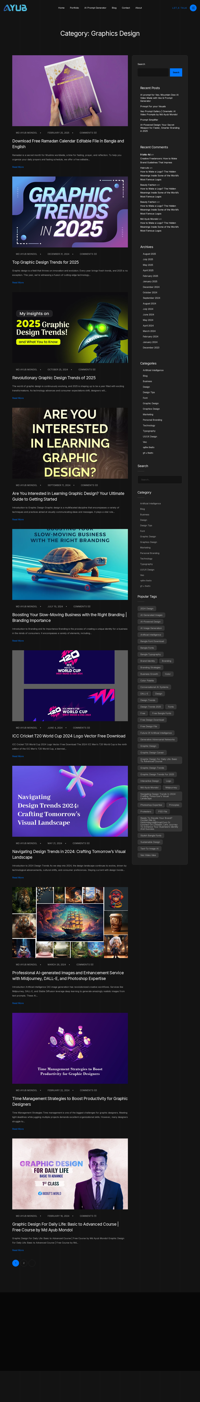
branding (166, 661)
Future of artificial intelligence (156, 733)
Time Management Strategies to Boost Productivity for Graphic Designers (70, 1101)
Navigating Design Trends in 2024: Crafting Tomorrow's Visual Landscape (158, 796)
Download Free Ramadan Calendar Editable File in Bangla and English (68, 143)
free (142, 713)
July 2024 (148, 309)
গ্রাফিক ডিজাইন (148, 447)
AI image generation (151, 628)
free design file (148, 726)
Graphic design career (152, 752)
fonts (171, 706)
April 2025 (148, 270)
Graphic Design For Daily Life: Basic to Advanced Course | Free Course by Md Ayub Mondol (65, 1227)
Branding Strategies (150, 667)
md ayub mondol (149, 787)
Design (146, 386)
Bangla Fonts (147, 647)
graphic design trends (152, 767)
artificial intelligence (150, 634)
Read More (18, 167)
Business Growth (149, 674)
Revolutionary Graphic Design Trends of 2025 (54, 377)
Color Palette (147, 680)
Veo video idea (148, 855)
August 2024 (149, 303)
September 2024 (151, 298)
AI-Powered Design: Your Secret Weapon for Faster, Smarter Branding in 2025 (159, 127)
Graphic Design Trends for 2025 (157, 774)
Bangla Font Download (152, 641)
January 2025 (150, 281)
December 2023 (151, 347)
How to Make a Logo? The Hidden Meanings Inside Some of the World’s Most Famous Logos (159, 175)
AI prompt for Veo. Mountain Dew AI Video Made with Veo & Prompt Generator (159, 97)
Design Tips (149, 392)
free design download (152, 719)
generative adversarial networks (157, 739)
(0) (88, 133)
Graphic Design (151, 403)
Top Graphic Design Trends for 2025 (45, 262)
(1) (88, 1216)
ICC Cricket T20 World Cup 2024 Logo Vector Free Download (68, 735)
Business (147, 381)
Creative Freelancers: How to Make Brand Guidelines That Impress (158, 160)
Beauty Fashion (148, 184)
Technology (149, 425)
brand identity (147, 661)
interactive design (149, 781)
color (168, 674)
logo (168, 781)
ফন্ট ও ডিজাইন (148, 453)
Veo (145, 442)
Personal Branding (152, 419)
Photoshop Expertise (151, 805)
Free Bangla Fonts (161, 713)
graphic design (148, 746)
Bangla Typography (150, 654)
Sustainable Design (150, 842)
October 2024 (150, 292)
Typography (149, 431)
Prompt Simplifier (149, 119)
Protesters (145, 811)
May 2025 (148, 265)
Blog (145, 375)
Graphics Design (151, 408)
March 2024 (149, 331)
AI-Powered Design (150, 621)
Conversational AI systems (154, 687)
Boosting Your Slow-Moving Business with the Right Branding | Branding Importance (69, 617)
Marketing (148, 414)
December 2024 (151, 287)
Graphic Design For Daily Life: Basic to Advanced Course (158, 760)
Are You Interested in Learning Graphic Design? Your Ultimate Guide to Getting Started (68, 496)
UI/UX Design (150, 436)
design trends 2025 (150, 706)
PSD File (162, 811)
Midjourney (171, 787)
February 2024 (150, 336)
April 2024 (148, 325)
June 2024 (148, 314)
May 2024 (148, 320)
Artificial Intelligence (153, 370)
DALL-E (144, 693)
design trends (147, 700)
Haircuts (144, 167)
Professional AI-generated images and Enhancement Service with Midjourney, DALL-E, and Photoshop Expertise (68, 975)
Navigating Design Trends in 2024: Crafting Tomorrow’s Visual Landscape (68, 854)
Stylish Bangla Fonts (150, 835)
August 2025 (149, 253)
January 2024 (150, 342)
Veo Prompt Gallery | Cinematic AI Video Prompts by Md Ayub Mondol (158, 113)
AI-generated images (151, 615)
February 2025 (150, 276)
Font (145, 398)
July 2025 (148, 259)
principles (174, 805)
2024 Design (146, 608)
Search (141, 64)
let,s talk (179, 8)
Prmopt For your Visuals (153, 106)
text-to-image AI (149, 848)
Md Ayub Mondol (26, 133)
